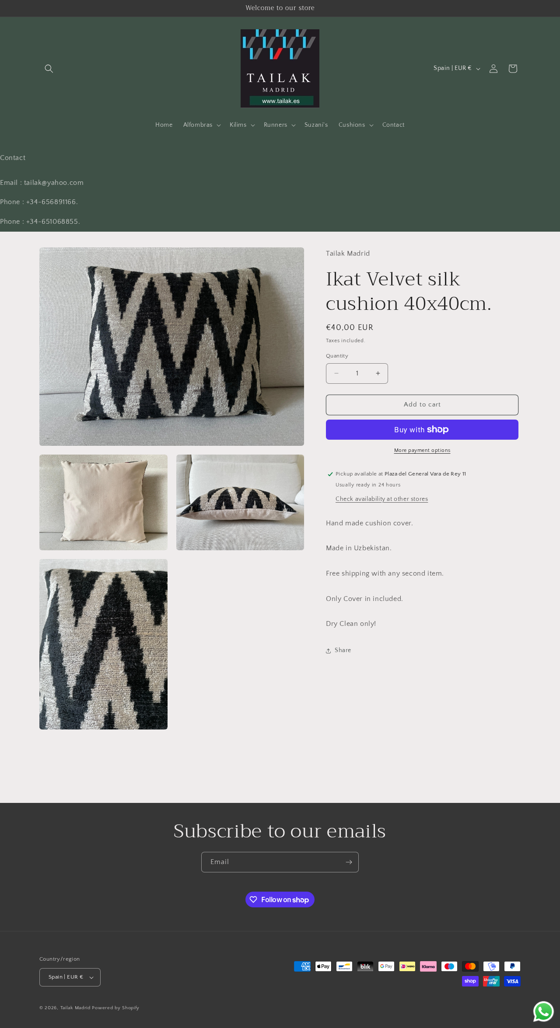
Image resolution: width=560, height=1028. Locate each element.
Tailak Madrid (75, 1008)
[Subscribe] (348, 862)
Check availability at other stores (382, 499)
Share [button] (343, 650)
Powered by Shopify (116, 1008)
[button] (49, 68)
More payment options (422, 450)
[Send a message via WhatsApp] (544, 1012)
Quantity (337, 356)
